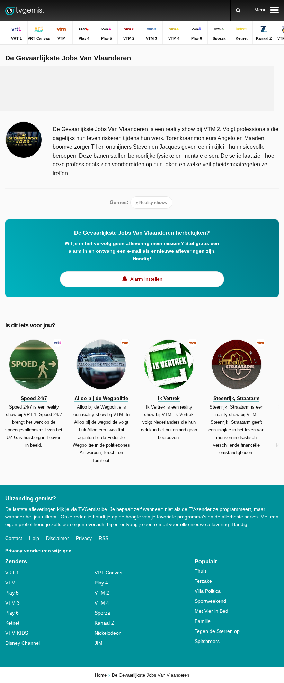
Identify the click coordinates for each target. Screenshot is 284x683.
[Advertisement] (137, 88)
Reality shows (152, 202)
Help (34, 538)
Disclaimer (57, 538)
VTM (10, 583)
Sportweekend (210, 601)
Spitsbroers (207, 641)
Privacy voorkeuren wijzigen (38, 550)
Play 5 (12, 593)
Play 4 (101, 583)
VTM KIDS (16, 633)
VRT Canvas (108, 573)
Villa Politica (208, 591)
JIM (99, 643)
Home (101, 675)
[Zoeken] (238, 10)
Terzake (203, 581)
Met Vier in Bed (211, 611)
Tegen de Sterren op (217, 631)
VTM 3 (12, 603)
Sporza (102, 613)
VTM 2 (102, 593)
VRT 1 (12, 573)
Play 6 (12, 613)
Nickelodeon (108, 633)
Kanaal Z (104, 623)
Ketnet (12, 623)
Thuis (201, 571)
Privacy (84, 538)
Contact (13, 538)
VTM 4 (102, 603)
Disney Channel (22, 643)
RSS (103, 538)
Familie (203, 621)
